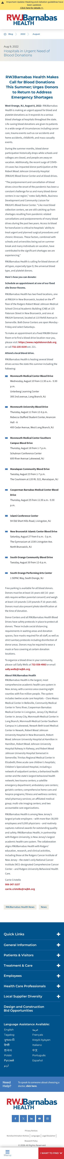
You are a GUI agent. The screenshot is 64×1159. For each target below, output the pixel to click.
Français (37, 1034)
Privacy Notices (31, 1130)
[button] (51, 1153)
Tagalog (9, 1034)
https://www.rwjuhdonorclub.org (37, 342)
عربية (35, 1029)
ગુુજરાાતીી (9, 1039)
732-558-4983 (39, 664)
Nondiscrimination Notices (18, 1135)
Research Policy (31, 1141)
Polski (8, 1055)
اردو (6, 1065)
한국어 (8, 1050)
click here (31, 1086)
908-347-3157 (12, 884)
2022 (23, 34)
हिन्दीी (7, 1045)
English (9, 1029)
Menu (7, 1155)
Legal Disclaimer (48, 1135)
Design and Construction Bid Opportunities (24, 1008)
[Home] (32, 19)
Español (37, 1060)
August (36, 34)
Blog (10, 34)
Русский (9, 1060)
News (44, 907)
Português (39, 1055)
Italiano (37, 1045)
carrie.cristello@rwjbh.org (20, 889)
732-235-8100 (19, 347)
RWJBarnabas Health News (20, 907)
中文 (35, 1050)
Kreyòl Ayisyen (41, 1039)
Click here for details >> (32, 8)
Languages (35, 1135)
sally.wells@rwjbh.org (17, 669)
